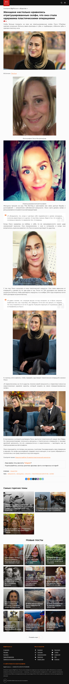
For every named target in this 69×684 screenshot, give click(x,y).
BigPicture (14, 8)
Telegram (27, 463)
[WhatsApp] (40, 479)
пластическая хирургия (40, 474)
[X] (33, 479)
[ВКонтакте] (26, 479)
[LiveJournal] (36, 479)
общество (23, 8)
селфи (51, 474)
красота (28, 474)
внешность (11, 474)
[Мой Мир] (31, 479)
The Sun (14, 73)
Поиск (59, 2)
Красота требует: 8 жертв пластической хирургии (32, 457)
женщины (20, 474)
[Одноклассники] (29, 479)
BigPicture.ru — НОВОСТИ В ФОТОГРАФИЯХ (16, 667)
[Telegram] (43, 479)
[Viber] (38, 479)
